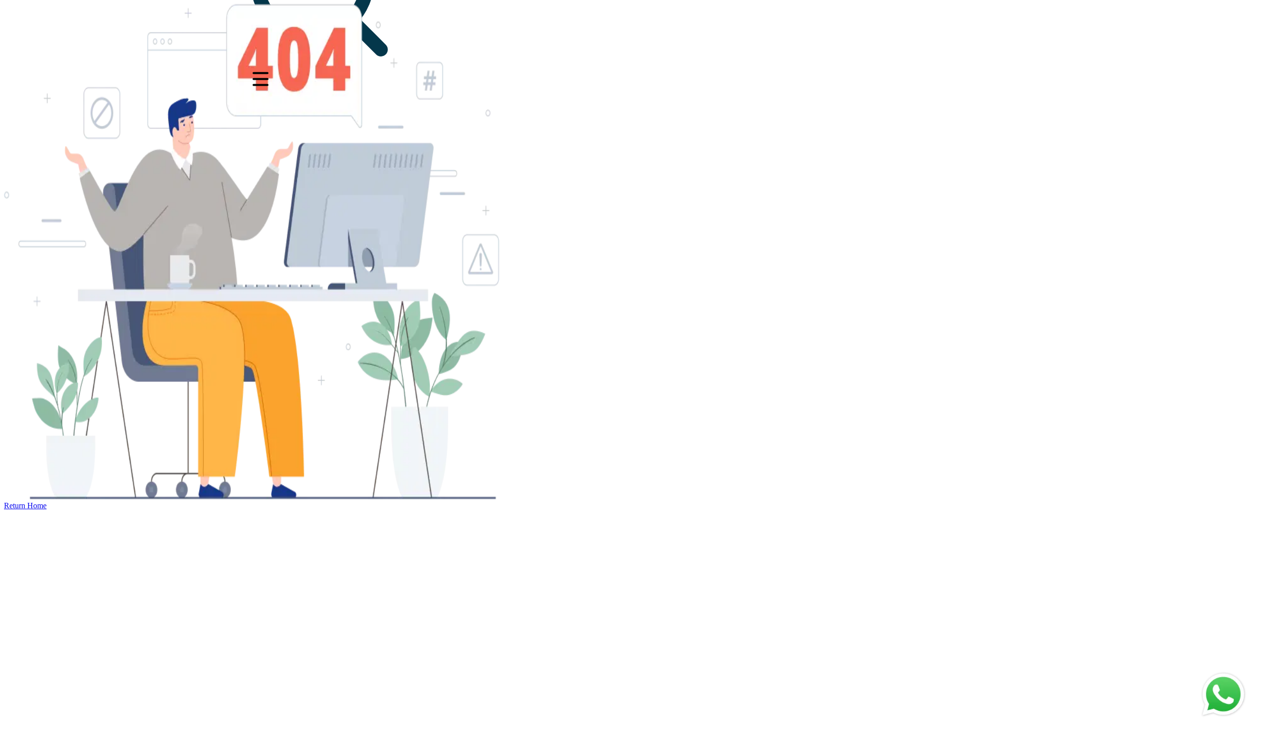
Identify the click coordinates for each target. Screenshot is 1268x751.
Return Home (25, 505)
